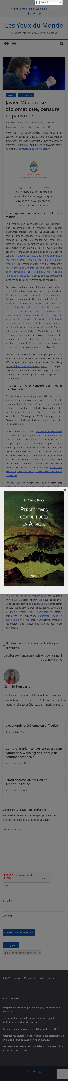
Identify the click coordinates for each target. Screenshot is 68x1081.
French (44, 2)
